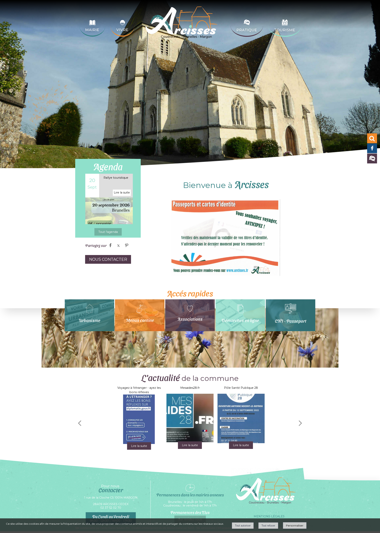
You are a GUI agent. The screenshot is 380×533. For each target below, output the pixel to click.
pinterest (126, 245)
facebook (110, 245)
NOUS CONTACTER (108, 259)
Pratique (247, 30)
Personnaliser (294, 525)
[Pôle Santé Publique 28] (241, 418)
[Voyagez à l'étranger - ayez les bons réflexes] (138, 419)
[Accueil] (182, 25)
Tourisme (284, 30)
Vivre (122, 30)
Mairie (92, 30)
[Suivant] (300, 423)
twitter (118, 245)
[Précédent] (80, 423)
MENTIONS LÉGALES (269, 516)
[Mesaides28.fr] (189, 418)
